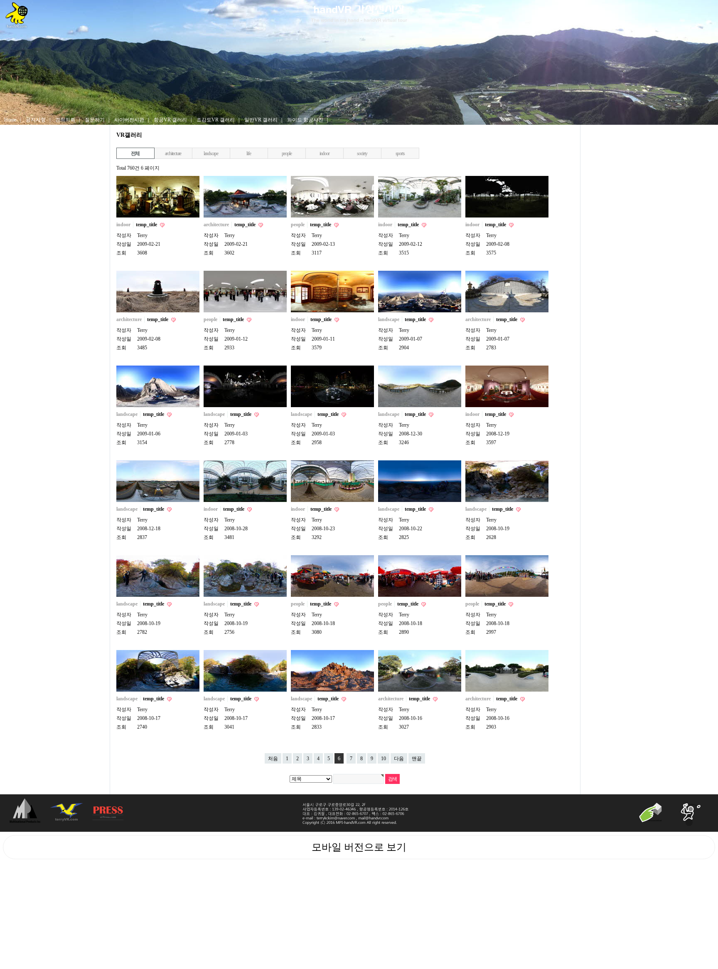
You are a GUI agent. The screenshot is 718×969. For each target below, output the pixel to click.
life (248, 153)
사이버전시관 (129, 120)
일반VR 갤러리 (261, 120)
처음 (273, 758)
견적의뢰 (65, 120)
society (362, 153)
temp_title (147, 224)
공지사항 (36, 120)
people (287, 153)
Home (10, 120)
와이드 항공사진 (305, 120)
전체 (135, 153)
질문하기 (95, 120)
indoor (324, 153)
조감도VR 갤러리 (216, 120)
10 (383, 758)
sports (400, 153)
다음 (399, 758)
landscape (211, 153)
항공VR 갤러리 (170, 120)
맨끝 (417, 758)
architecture (173, 153)
